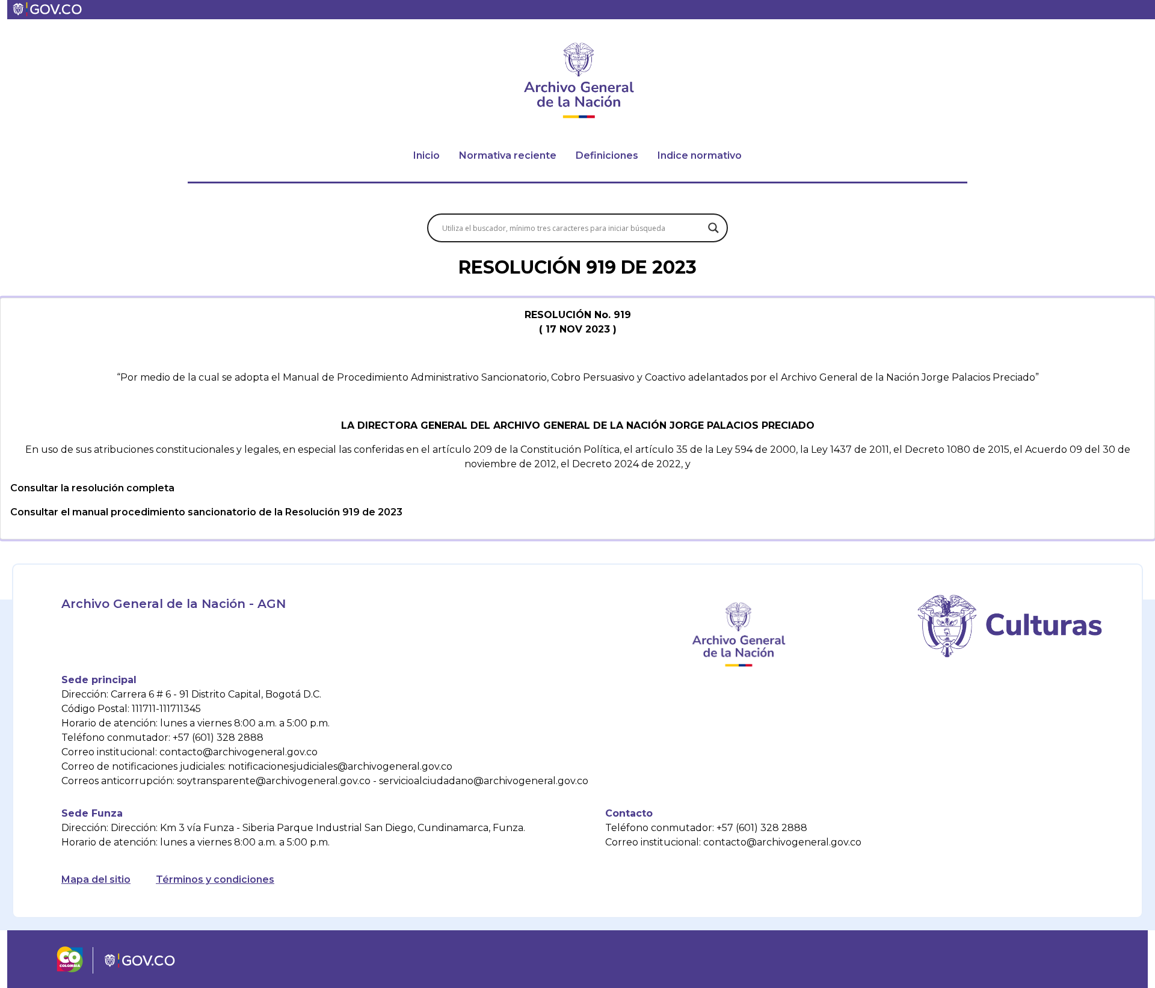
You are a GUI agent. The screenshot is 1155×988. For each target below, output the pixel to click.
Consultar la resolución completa (92, 488)
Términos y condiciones (215, 879)
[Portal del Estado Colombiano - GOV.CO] (48, 10)
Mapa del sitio (96, 879)
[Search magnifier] (713, 227)
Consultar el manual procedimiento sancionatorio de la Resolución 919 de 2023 (206, 512)
